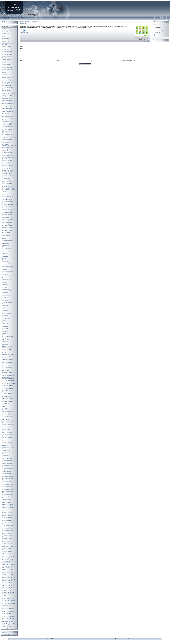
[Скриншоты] (141, 31)
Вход (37, 14)
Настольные (156, 25)
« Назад (143, 41)
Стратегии (156, 32)
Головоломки (34, 21)
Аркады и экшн (157, 24)
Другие (155, 34)
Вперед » (148, 41)
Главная (25, 14)
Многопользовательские (159, 35)
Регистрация (31, 14)
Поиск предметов (158, 30)
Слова (155, 29)
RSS (166, 17)
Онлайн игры (27, 21)
